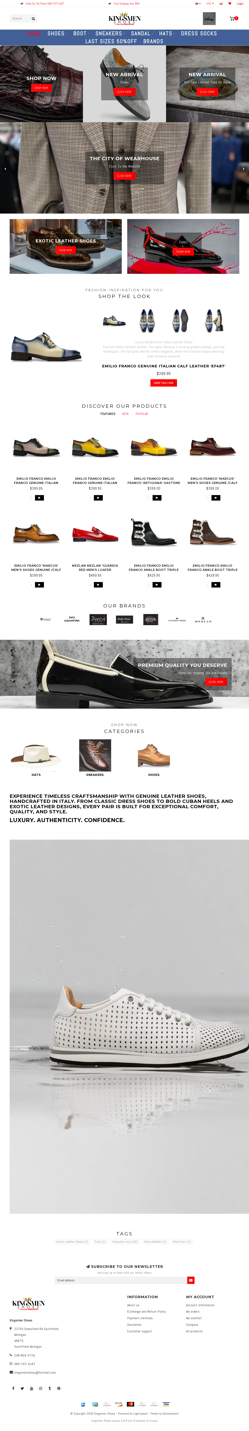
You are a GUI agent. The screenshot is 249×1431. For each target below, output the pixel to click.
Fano (100, 1242)
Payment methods (140, 1318)
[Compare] (221, 3)
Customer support (139, 1331)
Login (240, 3)
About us (133, 1305)
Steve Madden (155, 1242)
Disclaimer (134, 1324)
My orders (193, 1311)
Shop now (41, 88)
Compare (192, 1324)
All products (194, 1331)
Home (34, 33)
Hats (165, 33)
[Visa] (166, 1404)
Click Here (124, 92)
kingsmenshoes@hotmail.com (35, 1372)
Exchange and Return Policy (146, 1311)
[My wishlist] (230, 3)
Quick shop (38, 477)
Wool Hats (182, 1242)
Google (154, 1420)
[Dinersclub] (106, 1404)
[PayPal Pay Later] (154, 1404)
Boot (80, 33)
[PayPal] (142, 1404)
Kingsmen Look (125, 1242)
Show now (183, 252)
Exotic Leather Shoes (72, 1242)
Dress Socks (199, 33)
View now (65, 250)
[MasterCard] (130, 1404)
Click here (207, 92)
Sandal (141, 33)
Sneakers (109, 33)
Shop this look (163, 383)
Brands (153, 41)
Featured (107, 414)
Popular (142, 414)
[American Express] (83, 1404)
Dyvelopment (171, 1413)
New (125, 414)
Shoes (56, 33)
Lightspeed (140, 1413)
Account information (200, 1305)
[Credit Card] (95, 1404)
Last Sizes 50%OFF (111, 41)
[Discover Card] (118, 1404)
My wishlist (194, 1318)
